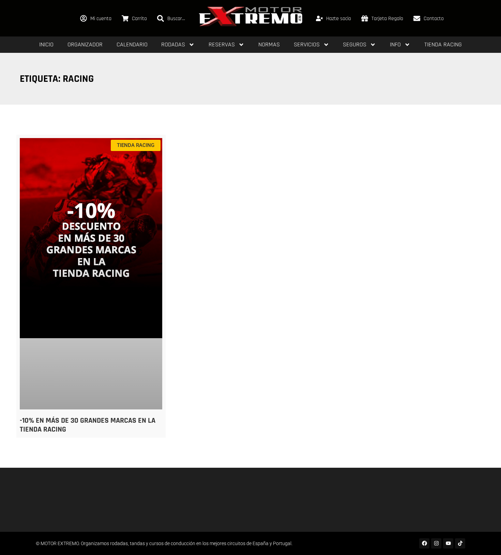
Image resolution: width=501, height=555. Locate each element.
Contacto (434, 18)
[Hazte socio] (319, 18)
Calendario (132, 44)
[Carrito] (125, 18)
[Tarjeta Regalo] (364, 18)
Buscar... (176, 18)
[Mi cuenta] (83, 18)
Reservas (222, 44)
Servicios (307, 44)
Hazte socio (338, 18)
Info (395, 44)
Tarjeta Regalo (387, 18)
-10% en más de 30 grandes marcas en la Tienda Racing (87, 425)
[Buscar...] (160, 18)
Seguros (354, 44)
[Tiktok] (460, 543)
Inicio (46, 44)
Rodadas (173, 44)
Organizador (85, 44)
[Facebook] (424, 543)
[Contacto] (416, 18)
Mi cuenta (100, 18)
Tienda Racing (443, 44)
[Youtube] (448, 543)
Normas (269, 44)
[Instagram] (436, 543)
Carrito (139, 18)
